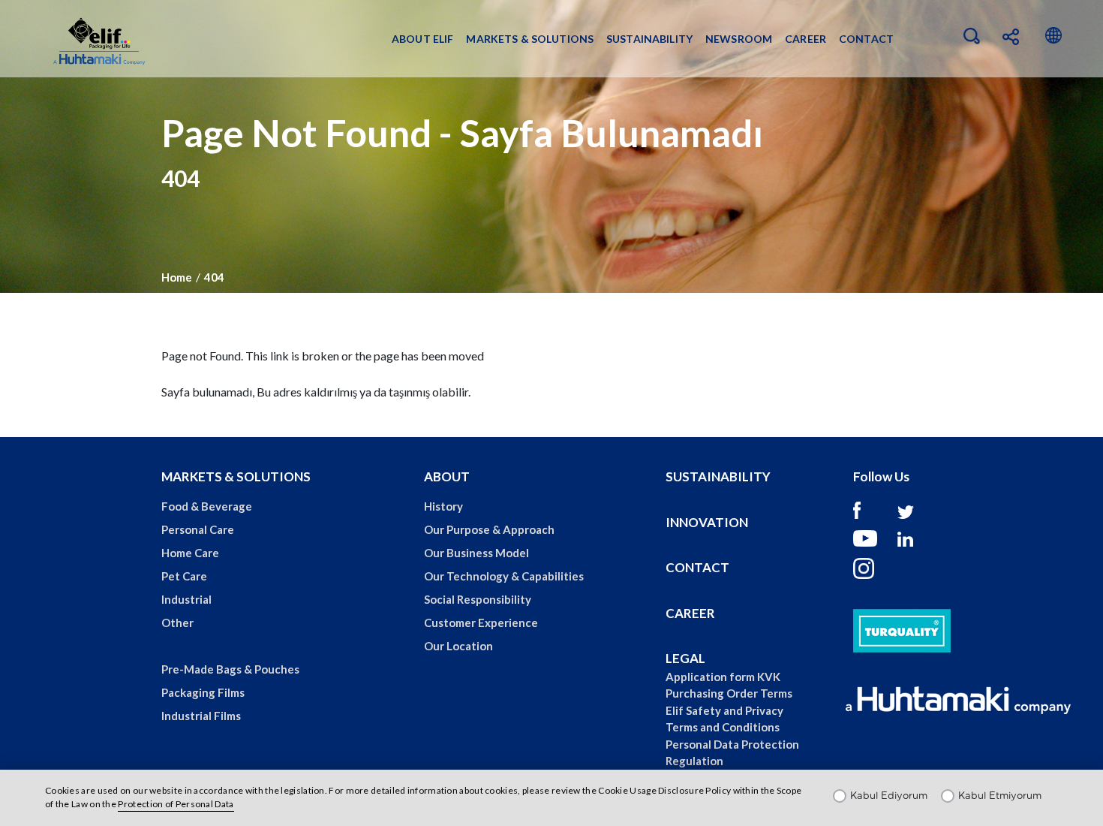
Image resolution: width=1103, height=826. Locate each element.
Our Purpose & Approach (489, 529)
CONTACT (697, 567)
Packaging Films (203, 692)
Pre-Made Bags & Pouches (230, 669)
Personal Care (197, 529)
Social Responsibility (477, 599)
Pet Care (184, 576)
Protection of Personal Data (175, 803)
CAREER (690, 613)
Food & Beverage (206, 506)
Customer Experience (481, 622)
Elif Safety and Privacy (724, 710)
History (443, 506)
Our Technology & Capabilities (504, 576)
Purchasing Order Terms (729, 693)
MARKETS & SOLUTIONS (236, 476)
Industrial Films (201, 715)
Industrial (186, 599)
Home (176, 277)
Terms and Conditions (723, 727)
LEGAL (685, 658)
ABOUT (447, 476)
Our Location (458, 646)
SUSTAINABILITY (718, 476)
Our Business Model (476, 552)
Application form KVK (723, 676)
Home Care (190, 552)
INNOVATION (707, 522)
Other (177, 622)
